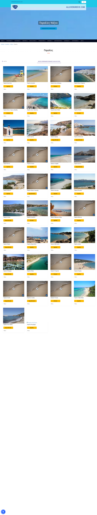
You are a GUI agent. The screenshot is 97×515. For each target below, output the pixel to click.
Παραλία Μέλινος (78, 217)
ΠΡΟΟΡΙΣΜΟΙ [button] (9, 40)
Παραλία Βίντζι (6, 163)
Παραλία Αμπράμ (54, 136)
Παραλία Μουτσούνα (55, 244)
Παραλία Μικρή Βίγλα (31, 244)
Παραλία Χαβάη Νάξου (79, 297)
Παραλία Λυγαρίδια (31, 217)
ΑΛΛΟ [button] (82, 40)
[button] (3, 512)
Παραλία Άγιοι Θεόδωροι (56, 83)
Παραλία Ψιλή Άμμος (31, 324)
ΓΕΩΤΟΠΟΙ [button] (25, 40)
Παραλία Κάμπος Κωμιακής (33, 190)
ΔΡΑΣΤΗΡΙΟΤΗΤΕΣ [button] (57, 40)
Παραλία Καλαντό (7, 190)
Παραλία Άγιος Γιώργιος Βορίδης (10, 110)
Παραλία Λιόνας (6, 217)
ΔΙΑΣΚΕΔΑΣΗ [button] (66, 40)
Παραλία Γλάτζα (30, 163)
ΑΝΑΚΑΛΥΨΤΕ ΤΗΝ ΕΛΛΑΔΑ (48, 28)
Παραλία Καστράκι (55, 190)
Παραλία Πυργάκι (78, 271)
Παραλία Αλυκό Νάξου (8, 136)
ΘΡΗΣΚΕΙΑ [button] (50, 40)
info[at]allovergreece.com (17, 1)
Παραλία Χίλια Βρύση (7, 324)
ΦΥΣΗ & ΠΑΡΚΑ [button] (33, 40)
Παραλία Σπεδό (6, 297)
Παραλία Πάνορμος (7, 271)
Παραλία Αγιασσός (31, 83)
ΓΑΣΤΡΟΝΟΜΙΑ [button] (75, 40)
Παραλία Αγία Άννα (7, 83)
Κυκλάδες (7, 44)
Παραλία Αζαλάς (77, 110)
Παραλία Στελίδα (31, 297)
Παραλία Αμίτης (30, 136)
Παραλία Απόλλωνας (78, 136)
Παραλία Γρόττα (77, 163)
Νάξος (11, 44)
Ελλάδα (2, 44)
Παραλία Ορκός (77, 244)
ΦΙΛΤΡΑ (5, 61)
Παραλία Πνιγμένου (55, 271)
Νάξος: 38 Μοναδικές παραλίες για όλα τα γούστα (49, 61)
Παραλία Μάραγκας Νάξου (56, 217)
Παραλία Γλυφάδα (54, 163)
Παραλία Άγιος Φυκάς (55, 110)
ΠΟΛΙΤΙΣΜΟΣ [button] (17, 40)
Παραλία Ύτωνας (54, 297)
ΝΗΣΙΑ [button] (2, 40)
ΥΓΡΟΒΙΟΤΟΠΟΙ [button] (42, 40)
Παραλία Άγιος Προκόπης (32, 110)
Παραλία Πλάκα (30, 271)
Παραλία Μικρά (6, 244)
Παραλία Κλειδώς (78, 190)
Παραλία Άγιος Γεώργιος (79, 83)
